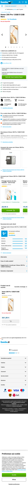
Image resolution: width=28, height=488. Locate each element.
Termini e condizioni (19, 410)
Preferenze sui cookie (9, 410)
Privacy (16, 408)
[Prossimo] (25, 34)
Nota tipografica (22, 408)
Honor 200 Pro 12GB (5, 12)
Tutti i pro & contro (6, 126)
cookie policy (9, 471)
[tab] (5, 47)
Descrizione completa (7, 142)
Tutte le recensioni (6, 252)
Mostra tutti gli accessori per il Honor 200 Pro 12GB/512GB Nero (13, 170)
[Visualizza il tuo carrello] (25, 2)
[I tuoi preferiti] (22, 2)
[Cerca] (25, 6)
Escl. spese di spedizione (11, 213)
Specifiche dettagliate (7, 108)
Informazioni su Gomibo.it (7, 408)
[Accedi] (19, 2)
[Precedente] (2, 34)
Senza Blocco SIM (7, 63)
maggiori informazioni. (17, 406)
